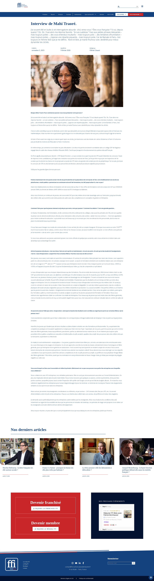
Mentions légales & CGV (67, 578)
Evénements (78, 14)
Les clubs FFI (26, 562)
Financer (60, 14)
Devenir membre (45, 523)
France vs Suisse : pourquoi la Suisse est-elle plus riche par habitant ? (58, 469)
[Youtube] (76, 563)
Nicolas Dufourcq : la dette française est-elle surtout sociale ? (18, 469)
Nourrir (53, 14)
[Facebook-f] (83, 563)
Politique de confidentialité (86, 578)
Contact (25, 568)
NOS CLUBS (110, 14)
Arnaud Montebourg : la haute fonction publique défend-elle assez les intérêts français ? (137, 470)
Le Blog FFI (25, 564)
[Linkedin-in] (80, 563)
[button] (152, 456)
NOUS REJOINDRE (134, 14)
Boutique (25, 566)
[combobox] (126, 6)
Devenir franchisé (45, 502)
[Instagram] (72, 563)
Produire (45, 14)
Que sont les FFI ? (89, 14)
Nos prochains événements (112, 501)
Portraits (68, 14)
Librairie (102, 14)
